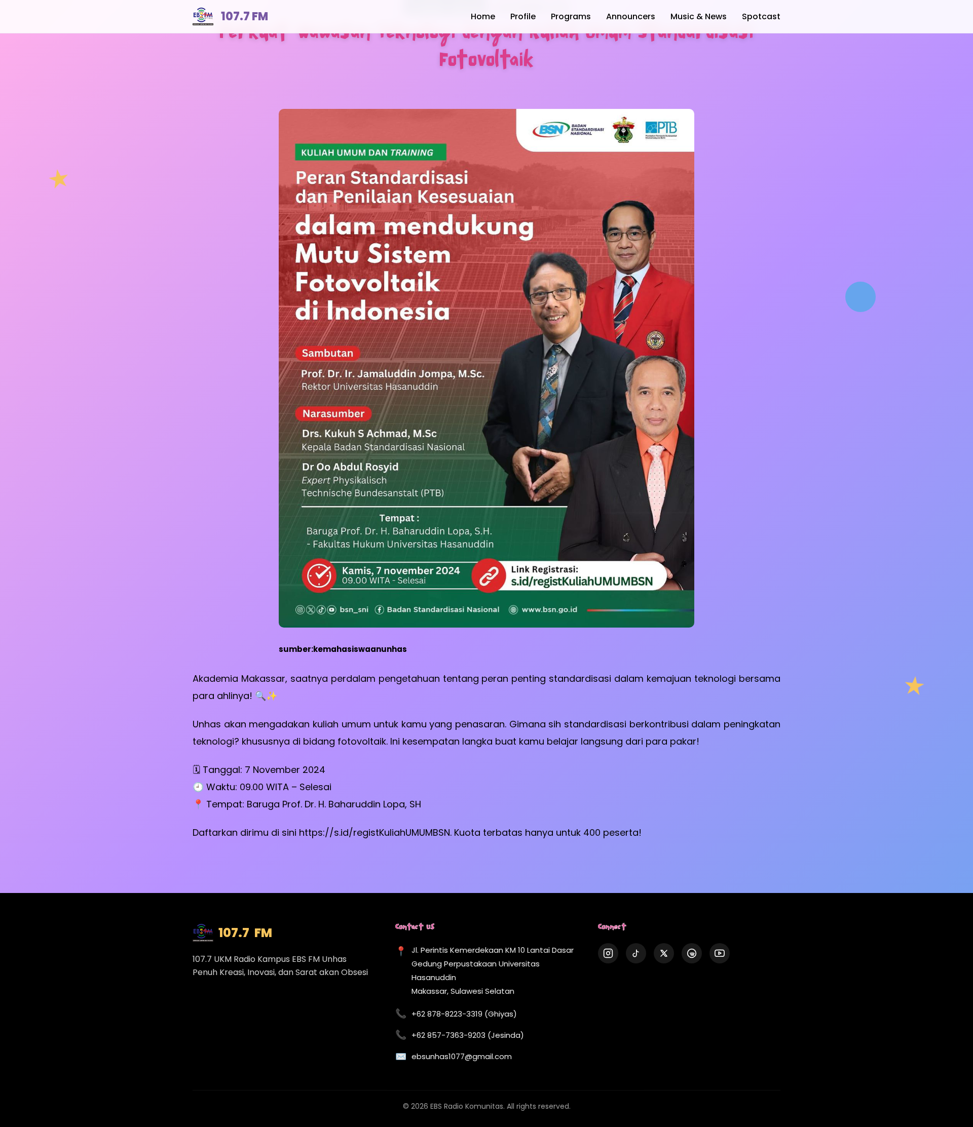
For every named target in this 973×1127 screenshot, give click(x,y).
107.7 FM (244, 16)
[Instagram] (608, 953)
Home (483, 16)
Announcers (630, 16)
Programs (571, 16)
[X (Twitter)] (664, 953)
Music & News (698, 16)
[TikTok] (636, 953)
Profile (523, 16)
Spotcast (761, 16)
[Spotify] (692, 953)
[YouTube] (719, 953)
